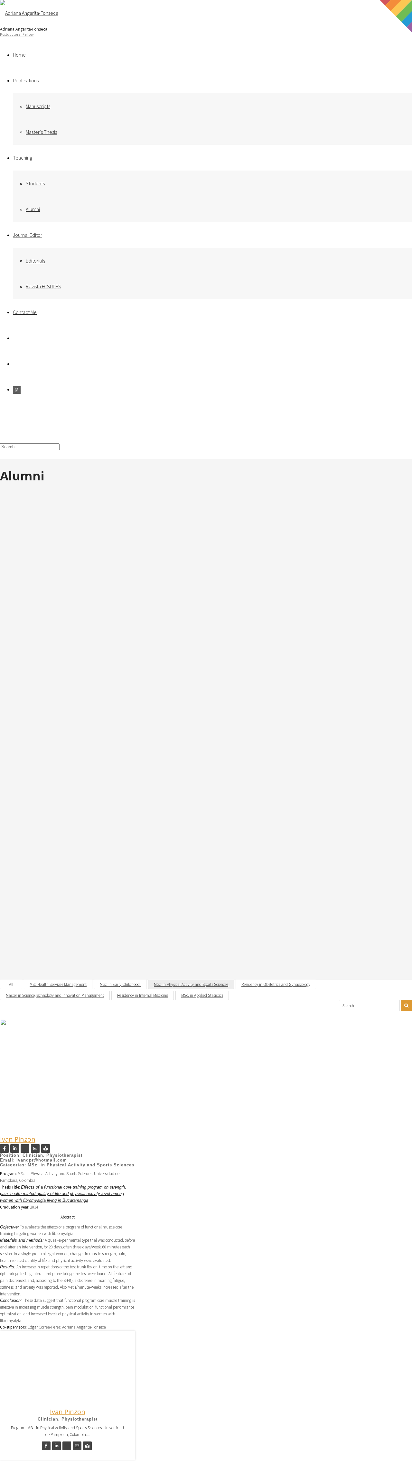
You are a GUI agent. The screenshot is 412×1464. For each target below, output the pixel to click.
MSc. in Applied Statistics (202, 995)
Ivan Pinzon (17, 1139)
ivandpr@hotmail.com (41, 1160)
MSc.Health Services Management (58, 984)
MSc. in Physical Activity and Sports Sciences (191, 984)
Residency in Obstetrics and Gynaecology (275, 984)
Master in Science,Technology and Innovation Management (55, 995)
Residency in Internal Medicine (142, 995)
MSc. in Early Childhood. (120, 984)
